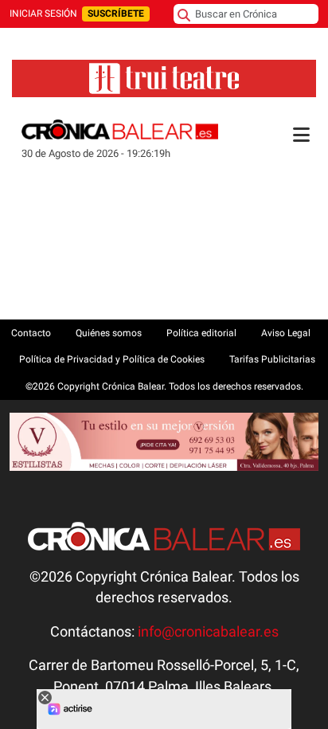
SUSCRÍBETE (116, 13)
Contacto (31, 333)
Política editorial (201, 333)
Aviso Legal (285, 333)
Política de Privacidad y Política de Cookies (112, 359)
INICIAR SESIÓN (43, 13)
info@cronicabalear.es (208, 632)
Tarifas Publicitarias (272, 359)
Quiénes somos (109, 333)
